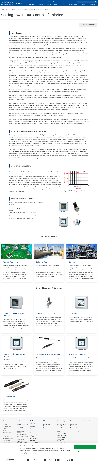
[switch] (44, 460)
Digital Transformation (62, 435)
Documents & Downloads (46, 425)
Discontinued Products (75, 434)
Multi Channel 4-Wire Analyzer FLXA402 (14, 355)
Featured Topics (73, 4)
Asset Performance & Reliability (21, 431)
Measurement (33, 430)
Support (83, 4)
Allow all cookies (85, 446)
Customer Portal (74, 432)
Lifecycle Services (34, 438)
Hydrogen (5, 434)
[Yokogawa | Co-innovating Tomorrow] (7, 3)
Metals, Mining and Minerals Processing (8, 437)
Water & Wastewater (11, 262)
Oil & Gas (5, 424)
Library (62, 4)
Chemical (72, 262)
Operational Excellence (22, 434)
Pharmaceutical (6, 440)
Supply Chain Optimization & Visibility (22, 442)
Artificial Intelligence (61, 437)
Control (31, 428)
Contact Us (92, 4)
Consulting (32, 433)
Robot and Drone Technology (61, 440)
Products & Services (52, 4)
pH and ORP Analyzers (77, 354)
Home (2, 9)
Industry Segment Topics (61, 428)
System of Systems (61, 433)
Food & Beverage (7, 442)
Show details (79, 460)
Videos (45, 430)
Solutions (40, 4)
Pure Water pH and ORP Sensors (48, 354)
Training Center (74, 427)
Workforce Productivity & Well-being (22, 425)
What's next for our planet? (61, 425)
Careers (60, 2)
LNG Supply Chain (7, 426)
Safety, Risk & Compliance (20, 428)
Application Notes (22, 9)
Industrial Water (42, 262)
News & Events (48, 2)
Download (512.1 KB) (88, 25)
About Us (55, 2)
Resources (13, 9)
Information (33, 426)
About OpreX (60, 431)
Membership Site (67, 2)
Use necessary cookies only (85, 451)
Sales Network (73, 430)
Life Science (32, 440)
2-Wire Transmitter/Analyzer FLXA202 (13, 315)
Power (4, 430)
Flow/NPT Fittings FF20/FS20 (46, 314)
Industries (31, 4)
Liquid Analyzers (75, 314)
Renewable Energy (7, 432)
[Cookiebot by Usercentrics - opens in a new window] (10, 460)
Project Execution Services (34, 435)
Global (74, 2)
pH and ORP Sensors (10, 396)
